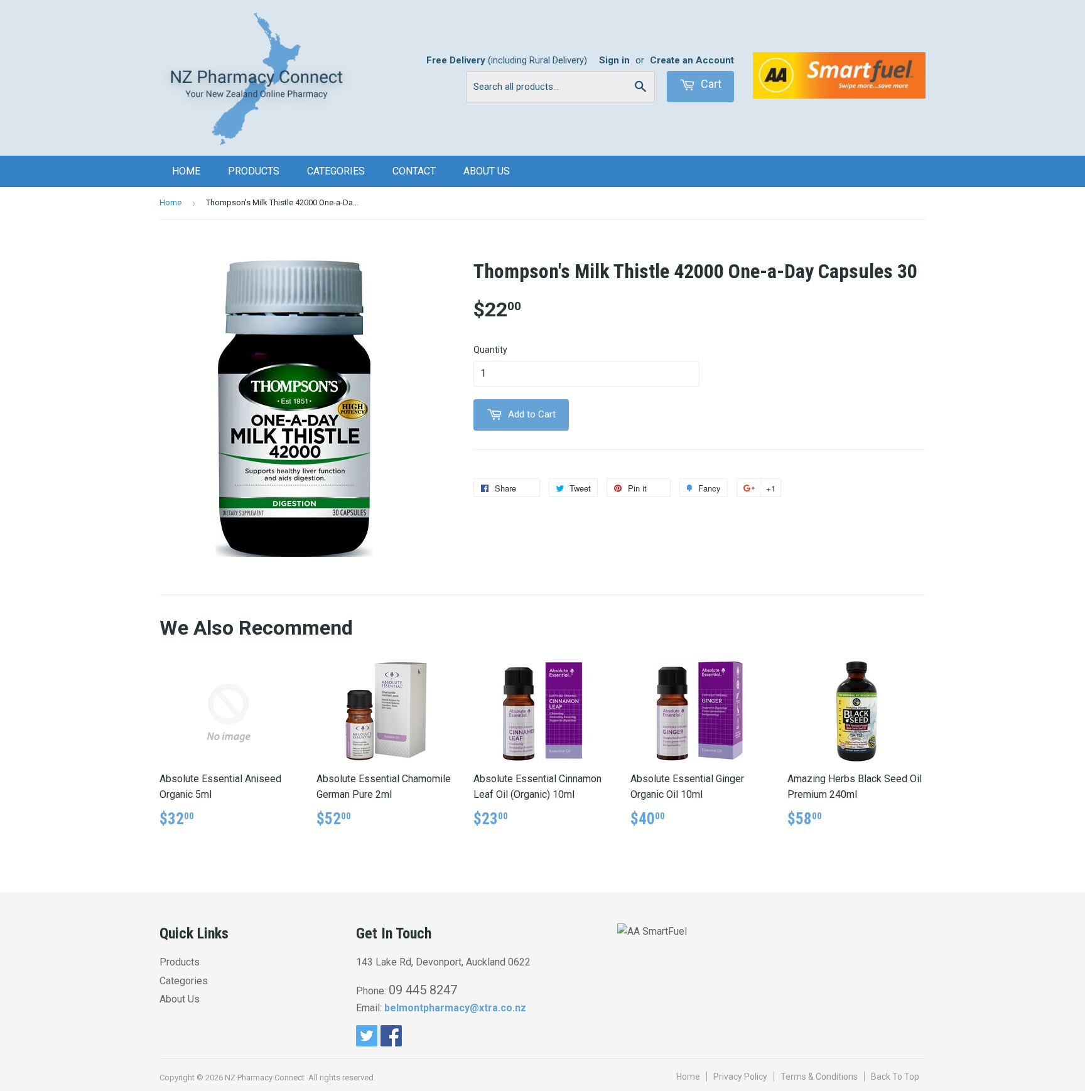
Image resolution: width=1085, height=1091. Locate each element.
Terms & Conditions (819, 1077)
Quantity (490, 350)
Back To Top (895, 1077)
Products (253, 171)
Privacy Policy (740, 1077)
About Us (486, 171)
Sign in (614, 60)
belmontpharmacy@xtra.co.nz (455, 1008)
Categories (336, 171)
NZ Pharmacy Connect (265, 1077)
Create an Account (692, 60)
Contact (414, 171)
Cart (709, 83)
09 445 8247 (423, 989)
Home (186, 171)
